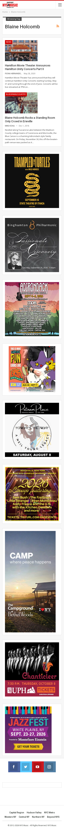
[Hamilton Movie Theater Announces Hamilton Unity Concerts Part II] (21, 50)
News (8, 42)
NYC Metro (49, 812)
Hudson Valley (34, 812)
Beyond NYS (53, 817)
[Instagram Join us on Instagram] (49, 766)
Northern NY (38, 817)
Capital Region (16, 812)
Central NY (24, 817)
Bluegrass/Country (16, 94)
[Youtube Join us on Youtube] (38, 766)
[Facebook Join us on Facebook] (14, 766)
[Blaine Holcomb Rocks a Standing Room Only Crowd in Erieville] (21, 102)
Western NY (10, 817)
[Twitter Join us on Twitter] (26, 766)
